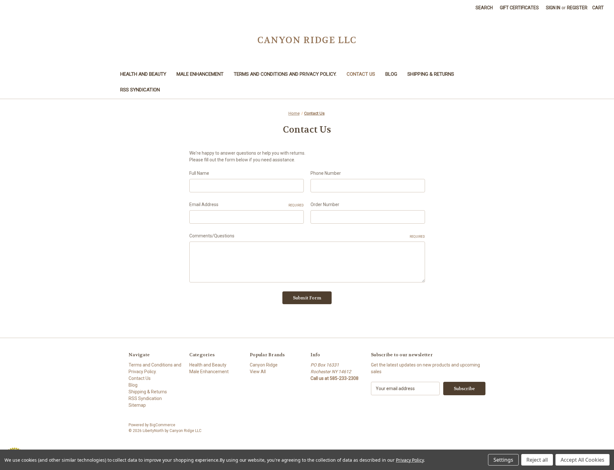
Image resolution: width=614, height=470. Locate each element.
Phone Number (326, 173)
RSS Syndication (140, 90)
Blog (391, 74)
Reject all (537, 459)
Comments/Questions (307, 235)
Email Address (246, 204)
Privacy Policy (410, 460)
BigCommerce (162, 425)
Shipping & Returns (430, 74)
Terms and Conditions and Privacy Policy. (285, 74)
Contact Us (361, 74)
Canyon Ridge (264, 364)
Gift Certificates (519, 7)
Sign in (553, 7)
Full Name (199, 173)
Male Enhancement (200, 74)
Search (484, 7)
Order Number (325, 204)
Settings (503, 459)
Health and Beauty (143, 74)
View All (258, 371)
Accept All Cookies (582, 459)
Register (577, 7)
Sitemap (137, 405)
